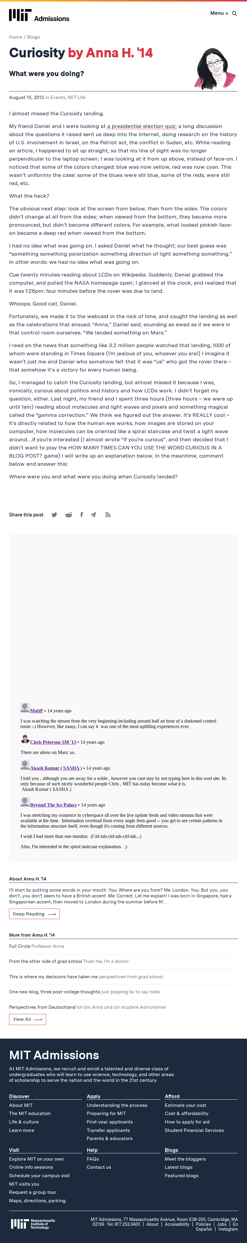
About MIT (21, 1105)
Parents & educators (110, 1138)
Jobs (222, 1224)
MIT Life (77, 97)
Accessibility (177, 1224)
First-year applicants (110, 1122)
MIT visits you (24, 1184)
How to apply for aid (187, 1122)
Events (57, 97)
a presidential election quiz (140, 126)
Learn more (21, 1130)
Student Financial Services (194, 1130)
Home (15, 37)
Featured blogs (182, 1175)
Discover (19, 1096)
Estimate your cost (185, 1105)
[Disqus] (123, 619)
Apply (94, 1096)
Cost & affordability (186, 1113)
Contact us (99, 1167)
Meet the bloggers (185, 1159)
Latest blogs (178, 1167)
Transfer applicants (108, 1130)
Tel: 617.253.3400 (123, 1224)
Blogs (33, 37)
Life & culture (24, 1122)
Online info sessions (31, 1167)
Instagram (228, 1229)
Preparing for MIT (106, 1113)
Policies (203, 1224)
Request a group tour (32, 1192)
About (152, 1224)
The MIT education (30, 1113)
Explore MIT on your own (36, 1159)
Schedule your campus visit (39, 1175)
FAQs (93, 1159)
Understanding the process (117, 1105)
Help (92, 1150)
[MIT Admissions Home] (39, 13)
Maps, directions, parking (37, 1200)
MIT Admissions (54, 1055)
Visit (14, 1150)
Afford (172, 1096)
